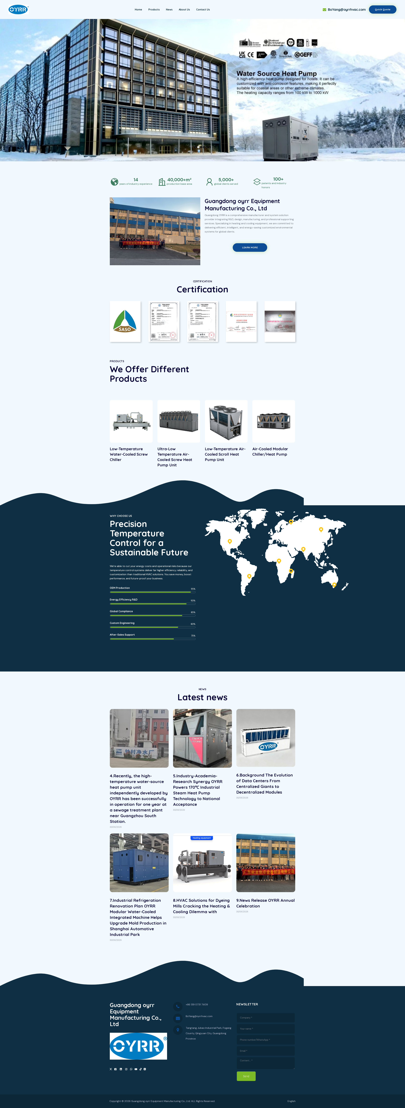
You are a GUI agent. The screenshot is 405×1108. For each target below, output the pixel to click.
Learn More (250, 247)
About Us (184, 9)
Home (138, 9)
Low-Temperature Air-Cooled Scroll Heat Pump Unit (177, 454)
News (169, 9)
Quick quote (382, 9)
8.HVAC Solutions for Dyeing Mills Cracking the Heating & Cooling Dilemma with (201, 906)
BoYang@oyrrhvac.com (346, 9)
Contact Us (203, 9)
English (292, 1101)
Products (154, 9)
